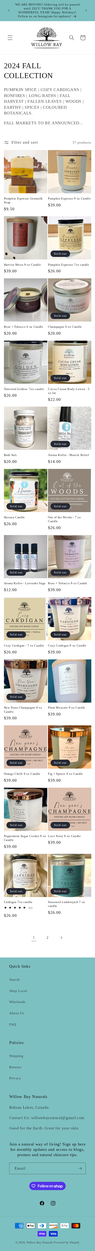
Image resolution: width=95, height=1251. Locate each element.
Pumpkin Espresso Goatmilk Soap (23, 200)
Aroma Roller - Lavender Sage (25, 583)
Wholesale (17, 1002)
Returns (15, 1067)
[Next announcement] (86, 10)
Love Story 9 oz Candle (64, 836)
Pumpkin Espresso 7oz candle (68, 264)
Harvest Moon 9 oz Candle (22, 264)
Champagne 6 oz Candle (65, 326)
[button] (10, 37)
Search (14, 979)
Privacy (15, 1078)
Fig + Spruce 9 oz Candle (65, 773)
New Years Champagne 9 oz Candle (23, 709)
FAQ (12, 1024)
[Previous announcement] (9, 10)
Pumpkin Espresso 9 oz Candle (69, 198)
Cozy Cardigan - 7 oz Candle (24, 645)
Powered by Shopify (67, 1242)
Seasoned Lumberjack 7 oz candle (66, 904)
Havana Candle (14, 517)
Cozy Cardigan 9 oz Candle (67, 645)
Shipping (16, 1056)
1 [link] (34, 937)
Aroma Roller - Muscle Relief (68, 455)
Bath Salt (10, 455)
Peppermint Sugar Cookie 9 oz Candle (25, 838)
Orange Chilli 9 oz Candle (22, 773)
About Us (16, 1013)
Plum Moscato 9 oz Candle (66, 707)
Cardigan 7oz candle (18, 902)
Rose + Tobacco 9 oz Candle (67, 583)
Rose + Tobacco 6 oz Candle (23, 326)
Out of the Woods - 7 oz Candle (64, 519)
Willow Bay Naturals (40, 1242)
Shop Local (18, 991)
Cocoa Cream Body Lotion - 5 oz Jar (69, 391)
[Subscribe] (80, 1168)
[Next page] (61, 937)
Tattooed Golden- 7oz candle (24, 389)
